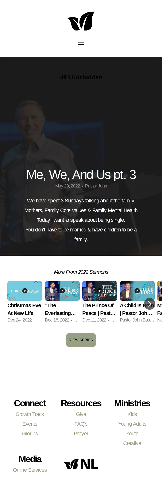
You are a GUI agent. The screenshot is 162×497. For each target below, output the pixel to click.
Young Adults (132, 424)
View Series (81, 340)
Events (29, 424)
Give (81, 414)
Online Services (30, 470)
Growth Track (30, 414)
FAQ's (81, 424)
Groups (30, 433)
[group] (24, 304)
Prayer (81, 433)
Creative (132, 443)
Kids (132, 414)
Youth (132, 433)
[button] (150, 303)
